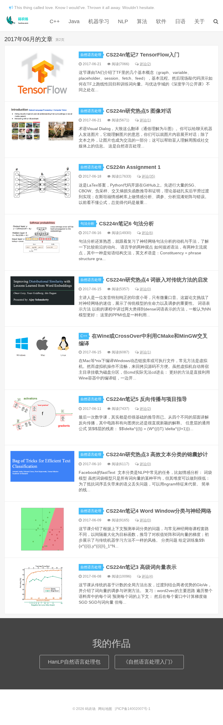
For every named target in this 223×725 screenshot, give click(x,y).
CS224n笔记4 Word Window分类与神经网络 (158, 511)
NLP (123, 21)
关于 (199, 21)
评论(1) (145, 120)
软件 (161, 21)
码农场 (18, 20)
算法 (142, 21)
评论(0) (145, 289)
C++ (55, 21)
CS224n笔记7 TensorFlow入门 (142, 55)
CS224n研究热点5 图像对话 (138, 111)
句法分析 (87, 224)
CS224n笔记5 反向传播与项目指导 (146, 399)
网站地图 (105, 709)
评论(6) (147, 233)
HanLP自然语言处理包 (74, 662)
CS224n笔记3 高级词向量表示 (141, 567)
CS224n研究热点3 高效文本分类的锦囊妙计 (157, 454)
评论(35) (148, 176)
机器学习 (98, 21)
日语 (180, 21)
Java (74, 21)
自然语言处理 (90, 55)
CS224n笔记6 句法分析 (126, 224)
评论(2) (145, 64)
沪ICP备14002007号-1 (132, 709)
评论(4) (147, 576)
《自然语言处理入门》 (149, 662)
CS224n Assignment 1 (133, 167)
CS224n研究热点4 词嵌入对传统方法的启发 (157, 280)
